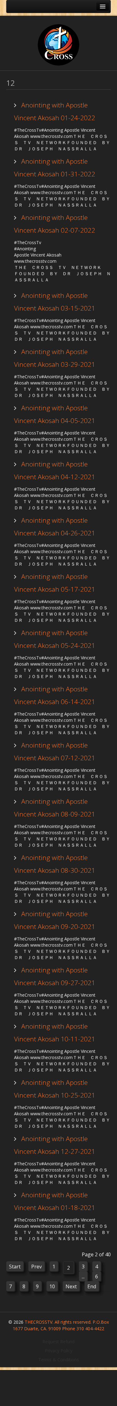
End (91, 1286)
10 (52, 1286)
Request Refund (58, 1342)
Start (15, 1266)
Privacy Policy (58, 1351)
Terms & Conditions (58, 1360)
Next (71, 1286)
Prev (36, 1266)
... (83, 1276)
